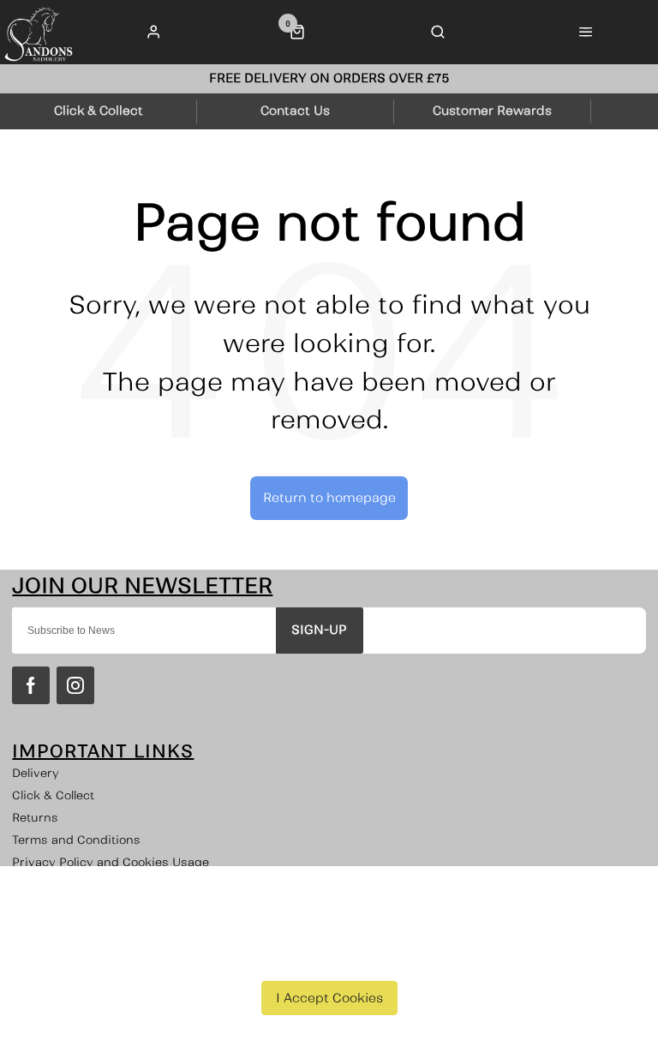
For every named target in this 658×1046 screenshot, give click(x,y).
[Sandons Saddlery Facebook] (31, 685)
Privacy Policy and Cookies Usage (110, 862)
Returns (35, 817)
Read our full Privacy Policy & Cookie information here (329, 958)
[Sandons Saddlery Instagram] (75, 685)
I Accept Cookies (329, 998)
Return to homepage (329, 497)
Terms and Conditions (76, 840)
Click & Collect (53, 795)
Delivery (35, 773)
